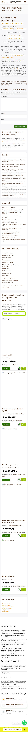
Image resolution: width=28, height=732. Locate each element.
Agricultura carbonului (7, 255)
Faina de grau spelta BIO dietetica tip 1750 (13, 410)
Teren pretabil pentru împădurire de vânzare (13, 239)
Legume (10, 358)
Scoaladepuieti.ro (6, 605)
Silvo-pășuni (5, 287)
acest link (16, 68)
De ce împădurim (6, 257)
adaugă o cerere (21, 28)
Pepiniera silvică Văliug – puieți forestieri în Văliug (20, 82)
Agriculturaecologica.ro (8, 606)
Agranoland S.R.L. (17, 420)
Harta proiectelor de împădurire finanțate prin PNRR (13, 179)
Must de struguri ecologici (10, 465)
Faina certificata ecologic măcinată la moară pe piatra (13, 521)
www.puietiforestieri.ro (12, 23)
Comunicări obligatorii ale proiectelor (11, 209)
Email (2, 119)
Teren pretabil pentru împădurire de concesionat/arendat (11, 236)
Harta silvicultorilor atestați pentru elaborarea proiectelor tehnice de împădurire (13, 165)
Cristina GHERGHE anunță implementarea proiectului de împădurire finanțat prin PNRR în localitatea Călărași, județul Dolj (13, 650)
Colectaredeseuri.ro (7, 608)
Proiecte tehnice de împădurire (10, 280)
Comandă (6, 368)
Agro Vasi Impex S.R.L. (19, 532)
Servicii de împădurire (7, 282)
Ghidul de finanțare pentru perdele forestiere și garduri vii (13, 160)
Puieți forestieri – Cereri (8, 219)
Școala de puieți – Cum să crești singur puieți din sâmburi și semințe (13, 194)
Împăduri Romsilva (7, 260)
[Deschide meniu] (25, 2)
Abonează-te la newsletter (9, 144)
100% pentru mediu (15, 2)
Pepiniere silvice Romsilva (16, 55)
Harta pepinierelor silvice (7, 57)
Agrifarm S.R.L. (17, 364)
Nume (3, 113)
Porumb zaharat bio (8, 576)
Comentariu (4, 96)
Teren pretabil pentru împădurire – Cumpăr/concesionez (11, 232)
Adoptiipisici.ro (6, 611)
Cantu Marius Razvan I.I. (19, 586)
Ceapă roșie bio (7, 355)
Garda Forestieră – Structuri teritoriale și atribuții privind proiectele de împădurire (12, 174)
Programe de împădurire (8, 278)
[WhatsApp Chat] (24, 722)
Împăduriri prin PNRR (7, 262)
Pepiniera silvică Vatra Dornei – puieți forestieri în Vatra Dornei (7, 83)
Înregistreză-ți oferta (7, 28)
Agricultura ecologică (7, 304)
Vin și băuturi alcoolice (13, 467)
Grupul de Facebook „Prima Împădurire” (12, 191)
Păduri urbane (5, 268)
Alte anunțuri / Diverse (8, 207)
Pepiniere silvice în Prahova (15, 38)
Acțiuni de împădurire (7, 253)
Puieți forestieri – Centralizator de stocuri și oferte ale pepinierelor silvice (13, 170)
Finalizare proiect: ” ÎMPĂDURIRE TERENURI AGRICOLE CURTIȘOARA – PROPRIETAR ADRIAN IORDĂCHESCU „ (13, 655)
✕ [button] (24, 730)
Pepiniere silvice (6, 271)
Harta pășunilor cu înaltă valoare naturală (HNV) (12, 184)
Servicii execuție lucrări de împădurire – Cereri (14, 224)
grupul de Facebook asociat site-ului (14, 60)
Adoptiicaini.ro (6, 610)
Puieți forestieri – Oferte (8, 222)
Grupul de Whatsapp (7, 188)
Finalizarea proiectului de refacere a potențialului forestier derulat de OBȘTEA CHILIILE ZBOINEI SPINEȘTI (13, 644)
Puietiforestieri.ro (6, 603)
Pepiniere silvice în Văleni (14, 35)
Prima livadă (5, 275)
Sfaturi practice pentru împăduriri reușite (12, 285)
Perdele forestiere (6, 273)
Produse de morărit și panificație (16, 414)
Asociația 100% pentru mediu (8, 684)
